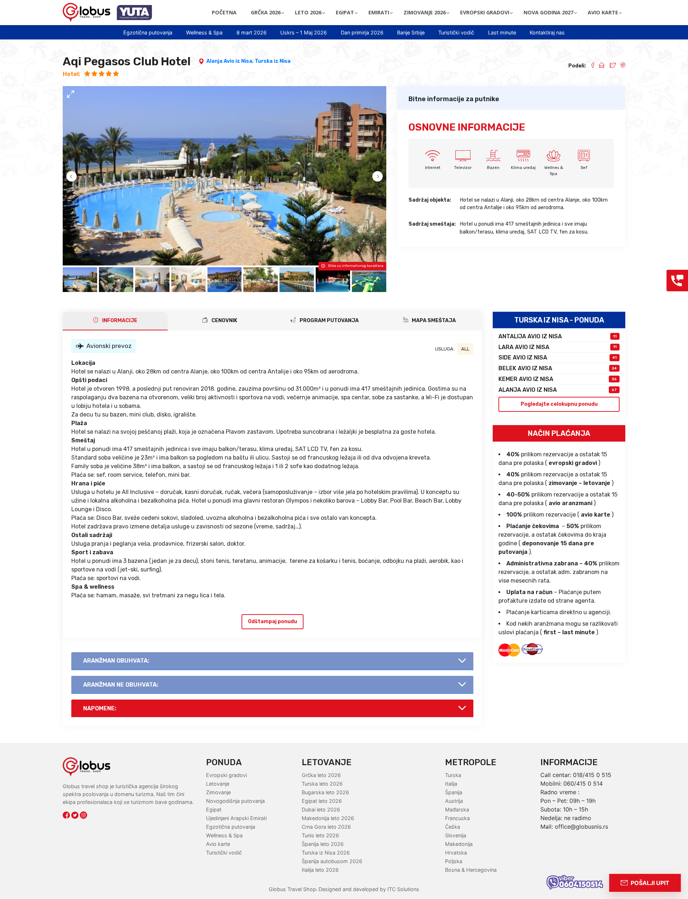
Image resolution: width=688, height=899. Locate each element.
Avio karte (218, 844)
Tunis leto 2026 (320, 835)
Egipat (213, 809)
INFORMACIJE (119, 320)
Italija (451, 784)
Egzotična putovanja (147, 32)
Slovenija (455, 835)
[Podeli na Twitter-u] (609, 66)
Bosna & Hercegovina (471, 870)
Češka (452, 827)
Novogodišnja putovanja (235, 801)
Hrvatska (456, 852)
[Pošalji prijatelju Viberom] (620, 66)
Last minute (502, 32)
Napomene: (99, 708)
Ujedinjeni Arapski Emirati (236, 818)
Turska (453, 775)
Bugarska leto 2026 (325, 792)
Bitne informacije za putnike (453, 99)
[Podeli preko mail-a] (599, 66)
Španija (453, 792)
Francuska (457, 818)
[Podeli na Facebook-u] (590, 66)
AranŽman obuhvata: (116, 660)
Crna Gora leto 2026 (326, 827)
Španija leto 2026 (323, 844)
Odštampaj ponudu (272, 621)
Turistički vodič (456, 32)
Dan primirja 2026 (362, 32)
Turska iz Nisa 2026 (326, 852)
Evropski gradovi (226, 775)
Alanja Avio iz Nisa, (230, 61)
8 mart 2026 (251, 32)
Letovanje (217, 784)
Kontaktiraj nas (547, 32)
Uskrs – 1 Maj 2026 (303, 32)
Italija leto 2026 (320, 870)
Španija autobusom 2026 (332, 861)
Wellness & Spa (204, 32)
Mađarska (457, 809)
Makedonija (459, 844)
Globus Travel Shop (292, 889)
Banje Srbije (411, 32)
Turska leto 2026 (322, 784)
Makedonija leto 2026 (328, 818)
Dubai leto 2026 (321, 809)
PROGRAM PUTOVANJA (328, 320)
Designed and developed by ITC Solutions (368, 889)
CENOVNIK (223, 320)
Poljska (453, 861)
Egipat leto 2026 (322, 801)
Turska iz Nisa (273, 61)
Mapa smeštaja (433, 320)
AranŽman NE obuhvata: (120, 684)
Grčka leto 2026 (321, 775)
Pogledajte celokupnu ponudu (559, 404)
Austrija (454, 801)
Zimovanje (218, 792)
